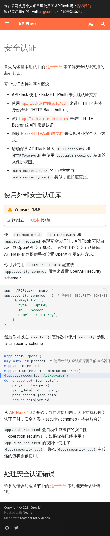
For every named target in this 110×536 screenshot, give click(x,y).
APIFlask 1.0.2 (22, 412)
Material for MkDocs (35, 518)
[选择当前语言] (90, 24)
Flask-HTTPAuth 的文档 (42, 133)
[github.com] (7, 528)
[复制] (105, 290)
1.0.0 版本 (32, 220)
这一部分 (54, 66)
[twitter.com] (16, 528)
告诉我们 (84, 6)
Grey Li (36, 507)
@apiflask (50, 11)
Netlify (27, 512)
